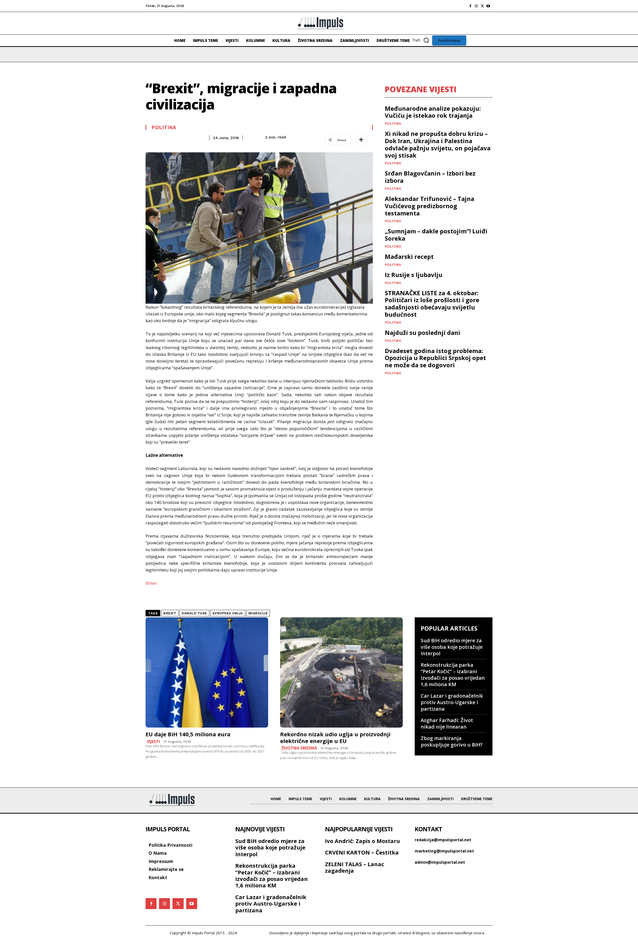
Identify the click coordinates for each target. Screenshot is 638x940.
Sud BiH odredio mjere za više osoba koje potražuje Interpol (451, 647)
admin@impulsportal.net (440, 862)
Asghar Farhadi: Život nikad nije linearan (447, 723)
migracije (258, 613)
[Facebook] (470, 6)
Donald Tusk (194, 613)
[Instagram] (476, 6)
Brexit (169, 613)
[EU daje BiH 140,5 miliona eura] (207, 672)
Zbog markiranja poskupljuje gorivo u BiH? (451, 741)
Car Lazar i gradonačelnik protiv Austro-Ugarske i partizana (452, 702)
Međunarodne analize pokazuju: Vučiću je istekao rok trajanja (433, 112)
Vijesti (153, 742)
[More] (361, 140)
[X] (482, 6)
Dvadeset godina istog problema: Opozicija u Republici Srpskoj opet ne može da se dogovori (435, 358)
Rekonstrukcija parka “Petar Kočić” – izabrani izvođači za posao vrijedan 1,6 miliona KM (453, 674)
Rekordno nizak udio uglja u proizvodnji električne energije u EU (335, 737)
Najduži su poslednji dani (422, 332)
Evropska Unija (228, 613)
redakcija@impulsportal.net (443, 840)
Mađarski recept (409, 256)
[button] (422, 40)
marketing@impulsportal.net (444, 851)
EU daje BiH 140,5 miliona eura (188, 734)
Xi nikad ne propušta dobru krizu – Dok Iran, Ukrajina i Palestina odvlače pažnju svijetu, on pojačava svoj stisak (437, 144)
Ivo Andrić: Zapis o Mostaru (362, 841)
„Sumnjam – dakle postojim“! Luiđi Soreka (436, 234)
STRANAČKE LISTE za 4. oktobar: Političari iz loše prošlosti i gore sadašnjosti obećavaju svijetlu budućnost (432, 303)
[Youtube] (488, 6)
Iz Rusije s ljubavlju (413, 275)
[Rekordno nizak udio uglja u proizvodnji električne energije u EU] (341, 672)
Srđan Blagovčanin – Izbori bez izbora (430, 177)
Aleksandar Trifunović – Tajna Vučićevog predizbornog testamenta (429, 205)
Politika (164, 127)
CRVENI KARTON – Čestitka (362, 852)
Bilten (151, 583)
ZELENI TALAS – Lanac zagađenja (354, 867)
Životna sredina (299, 748)
